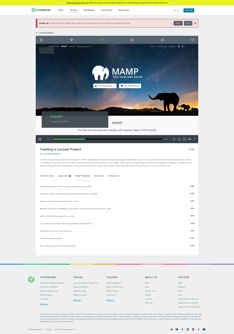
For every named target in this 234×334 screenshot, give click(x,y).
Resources (123, 10)
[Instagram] (193, 329)
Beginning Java (80, 295)
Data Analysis (45, 295)
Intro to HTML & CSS (114, 287)
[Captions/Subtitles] (184, 139)
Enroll (188, 23)
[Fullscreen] (194, 139)
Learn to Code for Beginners (85, 283)
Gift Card (149, 303)
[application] (117, 93)
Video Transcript (82, 176)
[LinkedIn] (188, 329)
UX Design (44, 299)
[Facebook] (182, 329)
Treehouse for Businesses (189, 307)
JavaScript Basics (113, 283)
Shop (180, 295)
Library (73, 10)
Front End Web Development (52, 283)
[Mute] (189, 139)
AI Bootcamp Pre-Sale (75, 3)
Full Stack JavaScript (48, 287)
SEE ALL (44, 304)
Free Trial (189, 10)
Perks (180, 291)
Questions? (64, 176)
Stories (148, 295)
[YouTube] (177, 329)
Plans (61, 10)
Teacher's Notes (47, 176)
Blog (147, 287)
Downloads (99, 176)
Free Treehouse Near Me (188, 299)
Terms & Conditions (35, 329)
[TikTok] (198, 329)
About (147, 283)
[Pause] (40, 139)
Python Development (49, 291)
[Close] (194, 23)
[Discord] (204, 329)
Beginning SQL (79, 291)
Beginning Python (81, 287)
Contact (148, 299)
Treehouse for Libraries (188, 303)
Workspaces (113, 176)
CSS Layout (111, 295)
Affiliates (181, 287)
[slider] (107, 139)
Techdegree (89, 10)
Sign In (176, 10)
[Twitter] (171, 329)
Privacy (49, 329)
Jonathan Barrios (52, 154)
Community (106, 10)
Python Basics (112, 291)
